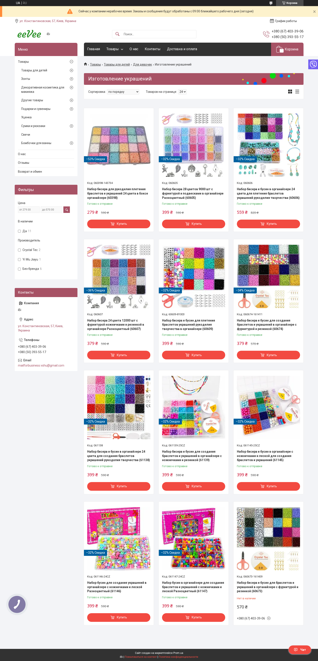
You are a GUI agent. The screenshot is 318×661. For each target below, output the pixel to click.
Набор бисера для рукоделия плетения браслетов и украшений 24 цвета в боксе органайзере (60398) (117, 193)
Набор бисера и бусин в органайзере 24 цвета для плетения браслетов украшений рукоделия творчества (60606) (268, 193)
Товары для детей (117, 64)
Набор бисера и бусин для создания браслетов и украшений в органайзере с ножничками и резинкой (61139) (192, 456)
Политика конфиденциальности (178, 656)
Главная (93, 49)
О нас (134, 49)
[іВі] (29, 34)
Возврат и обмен (30, 171)
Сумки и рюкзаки (33, 126)
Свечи (25, 134)
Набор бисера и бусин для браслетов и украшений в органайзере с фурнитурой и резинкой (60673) (267, 587)
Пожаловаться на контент (141, 656)
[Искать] (117, 34)
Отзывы (23, 162)
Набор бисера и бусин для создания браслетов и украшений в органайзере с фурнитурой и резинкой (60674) (267, 325)
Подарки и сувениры (35, 109)
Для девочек (142, 64)
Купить (122, 223)
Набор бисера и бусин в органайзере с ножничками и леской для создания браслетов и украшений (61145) (265, 456)
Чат (303, 649)
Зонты (25, 78)
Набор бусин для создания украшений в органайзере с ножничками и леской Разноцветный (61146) (116, 587)
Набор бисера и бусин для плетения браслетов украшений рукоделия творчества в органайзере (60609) (188, 325)
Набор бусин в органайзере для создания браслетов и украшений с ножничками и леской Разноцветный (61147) (193, 587)
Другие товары (32, 100)
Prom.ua (178, 653)
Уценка (26, 117)
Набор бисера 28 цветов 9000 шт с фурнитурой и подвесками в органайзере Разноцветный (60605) (192, 193)
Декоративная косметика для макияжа (42, 89)
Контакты (153, 49)
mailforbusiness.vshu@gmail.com (41, 365)
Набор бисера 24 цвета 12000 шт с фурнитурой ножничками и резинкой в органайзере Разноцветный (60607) (115, 325)
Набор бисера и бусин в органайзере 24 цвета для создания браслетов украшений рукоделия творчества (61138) (118, 456)
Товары (112, 49)
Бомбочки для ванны (36, 143)
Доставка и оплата (182, 49)
